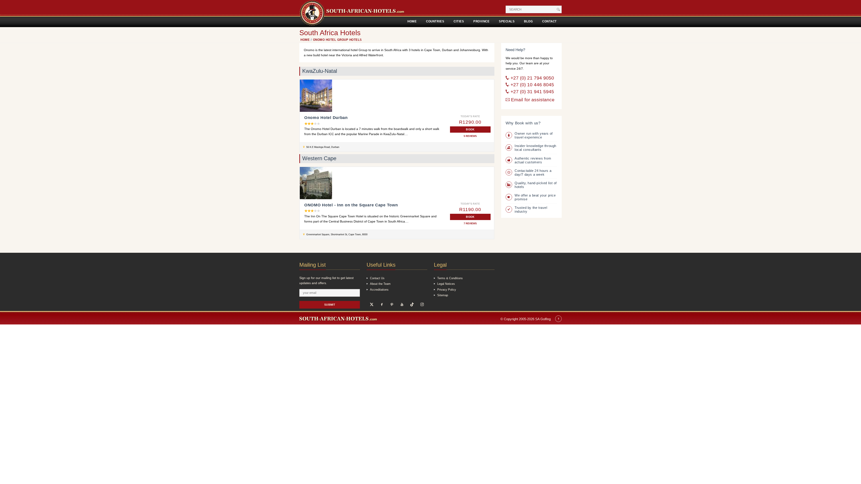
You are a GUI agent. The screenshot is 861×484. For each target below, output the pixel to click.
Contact (549, 21)
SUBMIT (329, 304)
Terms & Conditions (450, 278)
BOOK (470, 129)
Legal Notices (446, 283)
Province (481, 21)
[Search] (558, 9)
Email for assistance (532, 99)
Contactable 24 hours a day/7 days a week (533, 172)
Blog (528, 21)
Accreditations (379, 289)
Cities (459, 21)
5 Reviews (470, 136)
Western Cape (319, 158)
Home (412, 21)
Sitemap (442, 295)
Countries (435, 21)
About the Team (380, 283)
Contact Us (377, 278)
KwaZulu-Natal (319, 71)
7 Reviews (470, 223)
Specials (507, 21)
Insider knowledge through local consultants (535, 147)
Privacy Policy (446, 289)
